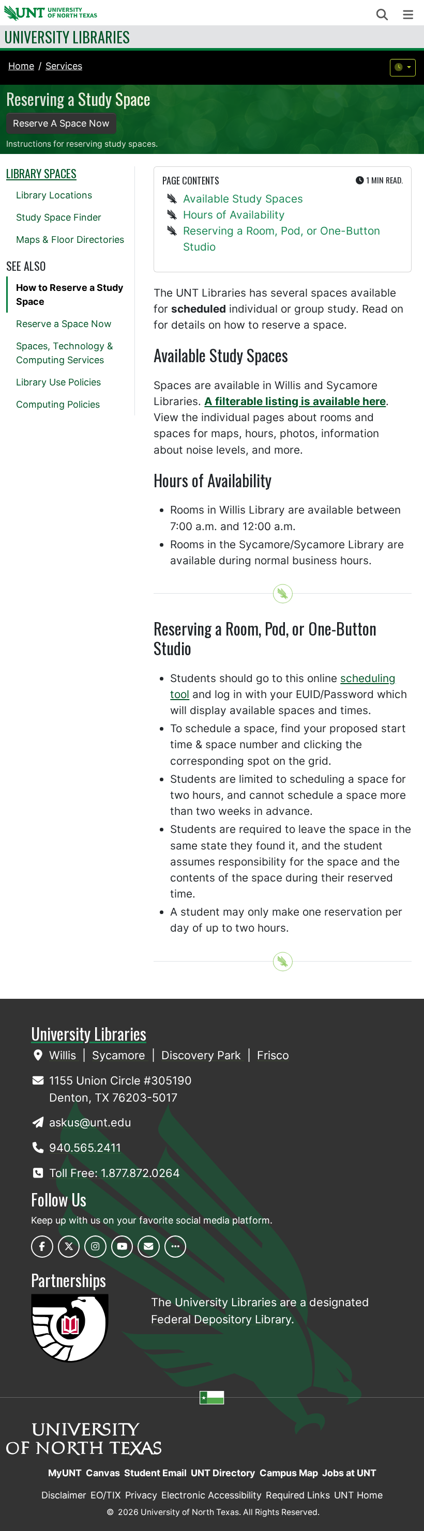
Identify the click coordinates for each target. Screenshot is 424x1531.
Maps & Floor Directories (70, 239)
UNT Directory (223, 1472)
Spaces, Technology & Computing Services (64, 353)
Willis (64, 1055)
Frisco (273, 1055)
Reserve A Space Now (61, 123)
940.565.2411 (85, 1147)
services (64, 65)
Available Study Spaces (243, 198)
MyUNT (65, 1472)
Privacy (141, 1495)
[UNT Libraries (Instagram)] (95, 1246)
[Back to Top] (283, 594)
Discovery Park (202, 1055)
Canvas (103, 1472)
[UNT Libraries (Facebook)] (42, 1246)
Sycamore (120, 1055)
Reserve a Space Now (64, 323)
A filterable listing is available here (295, 401)
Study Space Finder (58, 217)
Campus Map (289, 1472)
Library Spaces (41, 173)
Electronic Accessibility (211, 1495)
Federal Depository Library (221, 1319)
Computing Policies (58, 404)
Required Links (298, 1495)
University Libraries (67, 37)
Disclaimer (63, 1495)
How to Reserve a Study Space (70, 294)
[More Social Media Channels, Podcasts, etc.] (175, 1246)
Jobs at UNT (349, 1472)
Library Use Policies (58, 382)
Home (21, 65)
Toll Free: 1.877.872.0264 (114, 1173)
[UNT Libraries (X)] (69, 1246)
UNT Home (358, 1495)
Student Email (155, 1472)
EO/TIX (105, 1495)
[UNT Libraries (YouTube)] (122, 1246)
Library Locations (54, 195)
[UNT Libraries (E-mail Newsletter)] (149, 1246)
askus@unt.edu (90, 1122)
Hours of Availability (234, 214)
